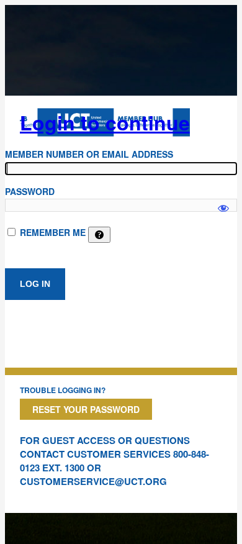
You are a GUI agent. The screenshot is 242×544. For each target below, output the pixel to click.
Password (30, 191)
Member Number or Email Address (89, 154)
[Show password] (223, 202)
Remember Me (53, 232)
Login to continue (105, 122)
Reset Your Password (86, 409)
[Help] (99, 235)
